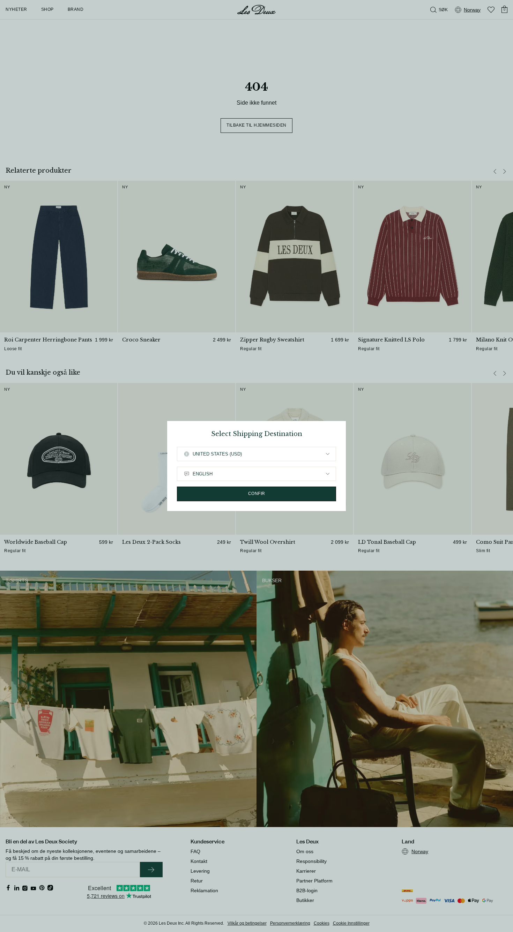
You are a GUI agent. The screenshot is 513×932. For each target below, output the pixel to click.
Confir (256, 493)
